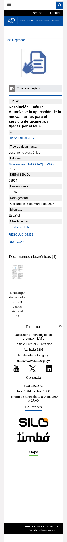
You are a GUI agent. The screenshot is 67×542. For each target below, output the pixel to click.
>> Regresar (16, 40)
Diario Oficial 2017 (21, 138)
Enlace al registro (29, 88)
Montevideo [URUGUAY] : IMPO (31, 164)
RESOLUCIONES (21, 234)
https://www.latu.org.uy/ (33, 361)
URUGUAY (16, 242)
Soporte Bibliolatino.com (42, 530)
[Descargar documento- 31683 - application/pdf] (17, 271)
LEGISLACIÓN (19, 227)
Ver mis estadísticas (48, 526)
